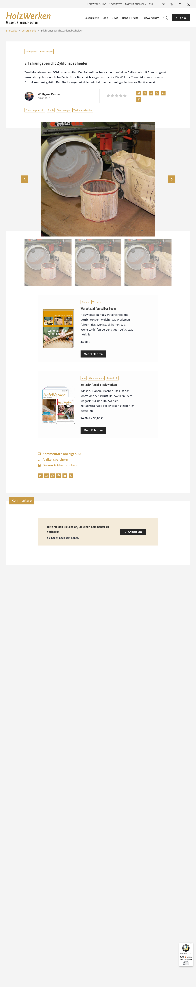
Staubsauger (63, 110)
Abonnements (96, 378)
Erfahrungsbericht (34, 110)
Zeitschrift (112, 378)
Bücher (85, 302)
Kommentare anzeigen (62, 454)
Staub (51, 110)
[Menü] (191, 944)
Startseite (11, 30)
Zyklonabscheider (82, 110)
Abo (83, 378)
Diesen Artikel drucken (60, 465)
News (114, 18)
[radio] (108, 96)
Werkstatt (97, 302)
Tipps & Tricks (130, 18)
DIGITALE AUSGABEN (135, 4)
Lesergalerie (92, 18)
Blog (105, 18)
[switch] (186, 963)
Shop (183, 18)
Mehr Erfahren (93, 354)
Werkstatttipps (46, 51)
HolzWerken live (96, 4)
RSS (151, 4)
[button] (171, 179)
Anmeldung (134, 531)
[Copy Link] (138, 93)
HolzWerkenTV (150, 18)
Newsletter (115, 4)
